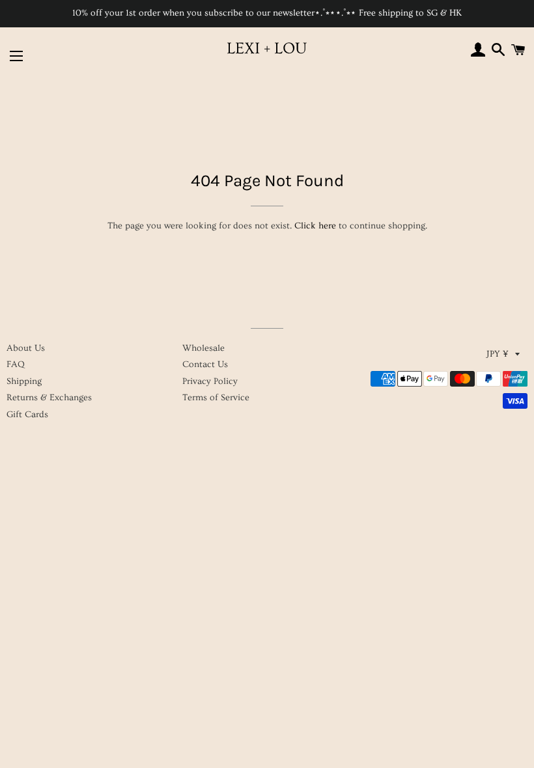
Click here (315, 226)
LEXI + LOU (267, 48)
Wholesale (203, 348)
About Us (26, 348)
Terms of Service (215, 397)
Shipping (24, 381)
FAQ (16, 364)
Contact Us (205, 364)
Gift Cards (27, 414)
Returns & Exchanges (49, 397)
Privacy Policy (210, 381)
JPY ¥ (497, 354)
